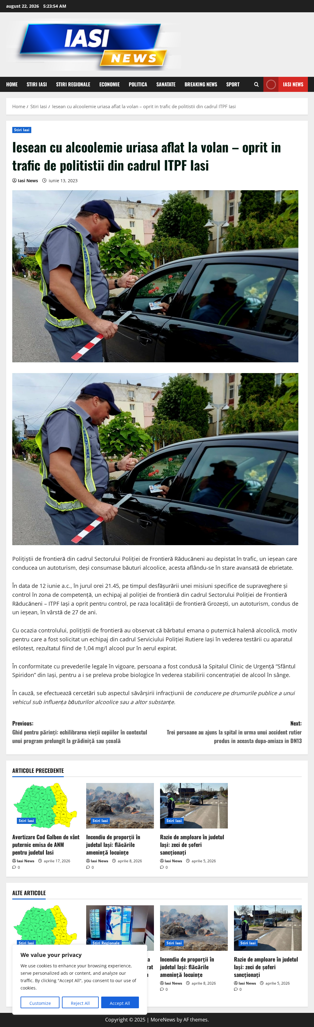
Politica (138, 84)
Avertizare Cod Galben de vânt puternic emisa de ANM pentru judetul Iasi (45, 844)
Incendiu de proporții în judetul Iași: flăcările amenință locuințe (113, 844)
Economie (109, 84)
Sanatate (165, 84)
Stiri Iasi (37, 84)
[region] (79, 980)
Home (11, 84)
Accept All (120, 1003)
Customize (40, 1003)
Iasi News (293, 84)
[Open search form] (256, 84)
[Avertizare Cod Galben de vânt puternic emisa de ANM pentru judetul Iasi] (46, 805)
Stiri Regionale (73, 84)
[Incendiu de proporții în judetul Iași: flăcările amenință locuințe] (120, 805)
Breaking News (201, 84)
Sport (232, 84)
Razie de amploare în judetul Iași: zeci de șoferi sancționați (192, 844)
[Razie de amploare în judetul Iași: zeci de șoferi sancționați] (194, 805)
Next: (234, 732)
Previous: (79, 732)
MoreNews (163, 1019)
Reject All (80, 1003)
